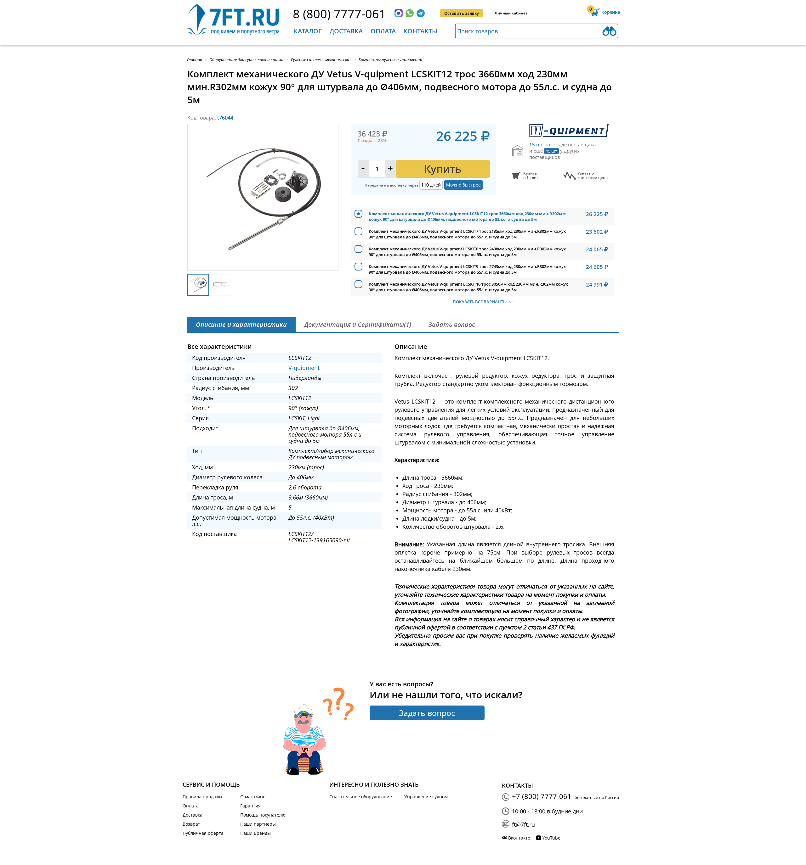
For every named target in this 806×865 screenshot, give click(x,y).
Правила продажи (202, 797)
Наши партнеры (258, 824)
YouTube (551, 837)
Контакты (420, 31)
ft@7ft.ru (523, 824)
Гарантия (250, 806)
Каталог (308, 31)
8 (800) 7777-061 (339, 13)
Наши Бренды (255, 833)
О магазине (252, 797)
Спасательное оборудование (360, 797)
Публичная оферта (203, 833)
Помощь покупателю (263, 815)
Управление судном (426, 797)
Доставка (346, 31)
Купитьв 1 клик (531, 175)
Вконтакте (519, 837)
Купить (443, 169)
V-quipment (304, 367)
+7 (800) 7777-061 (541, 796)
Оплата (383, 31)
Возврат (191, 824)
